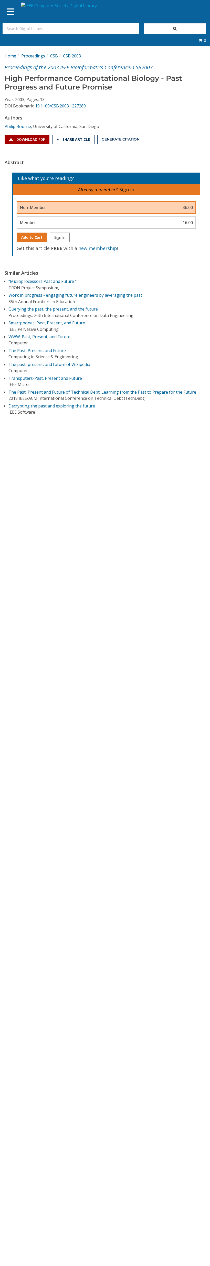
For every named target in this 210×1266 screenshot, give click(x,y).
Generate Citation (121, 139)
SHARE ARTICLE (75, 139)
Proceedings (33, 56)
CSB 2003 (72, 56)
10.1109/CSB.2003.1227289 (60, 106)
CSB (54, 56)
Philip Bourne (18, 126)
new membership (97, 248)
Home (10, 56)
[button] (202, 40)
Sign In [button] (126, 189)
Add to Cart (32, 237)
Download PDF (30, 139)
